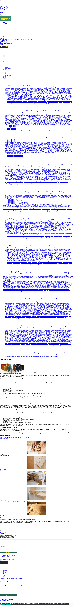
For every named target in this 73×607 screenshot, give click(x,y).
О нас (4, 22)
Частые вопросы (8, 68)
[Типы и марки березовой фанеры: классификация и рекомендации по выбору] (36, 508)
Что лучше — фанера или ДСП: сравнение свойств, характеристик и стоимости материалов (17, 501)
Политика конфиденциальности (6, 604)
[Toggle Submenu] (70, 124)
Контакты (4, 35)
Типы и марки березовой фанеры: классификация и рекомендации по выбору (14, 516)
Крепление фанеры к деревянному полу (7, 470)
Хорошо (64, 603)
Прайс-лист (5, 32)
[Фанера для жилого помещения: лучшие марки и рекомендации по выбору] (36, 478)
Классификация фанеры (4, 455)
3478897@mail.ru (3, 4)
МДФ (6, 30)
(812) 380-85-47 (3, 532)
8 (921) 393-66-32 (3, 6)
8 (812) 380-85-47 (3, 8)
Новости (6, 24)
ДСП (6, 27)
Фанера (6, 70)
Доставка (4, 33)
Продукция (5, 69)
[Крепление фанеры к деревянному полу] (36, 462)
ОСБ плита (7, 29)
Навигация (2, 63)
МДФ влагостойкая (4, 438)
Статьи (4, 36)
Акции (6, 23)
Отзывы (4, 34)
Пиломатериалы (8, 31)
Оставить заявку (3, 361)
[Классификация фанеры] (36, 447)
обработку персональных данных (8, 556)
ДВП (6, 28)
